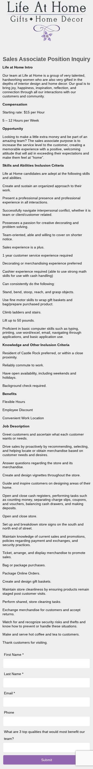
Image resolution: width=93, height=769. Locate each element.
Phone (9, 712)
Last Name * (13, 674)
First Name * (14, 655)
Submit (46, 760)
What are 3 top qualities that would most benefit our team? (44, 735)
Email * (9, 693)
